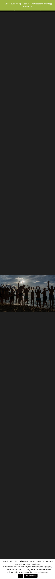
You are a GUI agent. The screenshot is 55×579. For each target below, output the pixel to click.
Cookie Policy (30, 575)
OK (20, 575)
